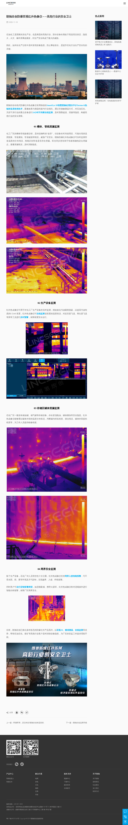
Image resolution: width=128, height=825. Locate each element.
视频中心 (67, 778)
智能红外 (9, 782)
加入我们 (96, 788)
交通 (36, 791)
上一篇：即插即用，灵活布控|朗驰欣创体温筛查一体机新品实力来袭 (25, 722)
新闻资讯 (96, 782)
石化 (36, 785)
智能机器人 (10, 778)
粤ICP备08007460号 (12, 818)
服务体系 (67, 785)
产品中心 (9, 774)
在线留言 (67, 788)
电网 (36, 778)
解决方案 (38, 774)
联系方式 (96, 791)
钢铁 (36, 788)
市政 (36, 794)
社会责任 (96, 785)
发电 (36, 782)
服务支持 (67, 774)
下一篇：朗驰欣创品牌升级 (76, 722)
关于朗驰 (96, 774)
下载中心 (67, 782)
